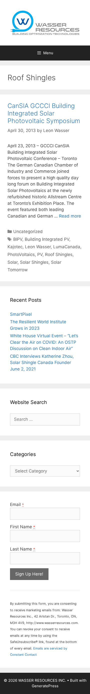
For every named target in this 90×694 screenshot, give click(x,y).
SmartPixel (21, 314)
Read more (70, 216)
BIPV (17, 239)
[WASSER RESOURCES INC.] (45, 22)
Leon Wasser (38, 246)
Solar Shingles (34, 262)
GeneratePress (45, 686)
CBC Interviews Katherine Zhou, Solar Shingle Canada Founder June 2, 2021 (42, 363)
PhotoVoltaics (21, 254)
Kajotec (15, 246)
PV (39, 254)
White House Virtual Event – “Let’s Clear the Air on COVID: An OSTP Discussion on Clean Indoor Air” (44, 342)
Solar (13, 262)
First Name (22, 526)
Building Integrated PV (47, 239)
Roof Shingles (58, 254)
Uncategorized (28, 231)
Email (17, 504)
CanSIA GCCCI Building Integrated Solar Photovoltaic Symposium (44, 113)
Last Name (22, 549)
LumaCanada (66, 246)
